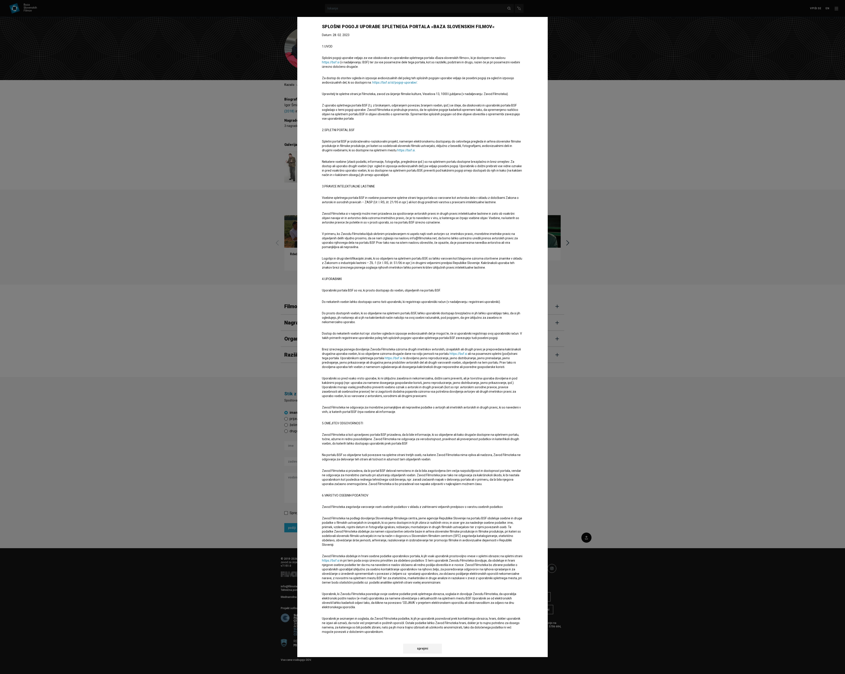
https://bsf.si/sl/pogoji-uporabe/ (394, 82)
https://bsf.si (331, 62)
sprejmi (422, 648)
